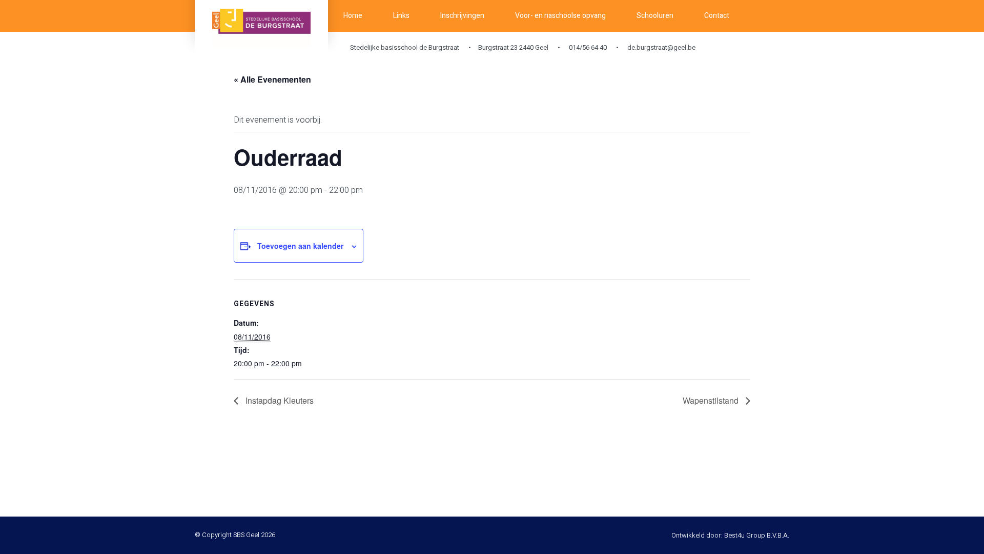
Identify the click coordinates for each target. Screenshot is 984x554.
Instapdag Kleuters (278, 400)
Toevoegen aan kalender (300, 246)
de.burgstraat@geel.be (660, 47)
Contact (716, 15)
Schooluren (655, 15)
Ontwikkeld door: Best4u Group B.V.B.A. (730, 535)
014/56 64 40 (587, 47)
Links (401, 15)
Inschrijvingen (462, 15)
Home (352, 15)
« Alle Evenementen (272, 79)
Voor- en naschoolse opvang (560, 15)
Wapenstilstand (712, 400)
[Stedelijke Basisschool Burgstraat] (261, 28)
